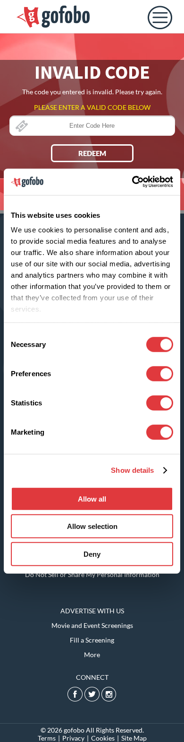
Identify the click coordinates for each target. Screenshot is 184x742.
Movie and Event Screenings (92, 625)
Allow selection (92, 526)
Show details (132, 470)
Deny (92, 554)
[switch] (159, 373)
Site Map (134, 738)
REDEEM (92, 153)
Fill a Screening (92, 640)
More (92, 655)
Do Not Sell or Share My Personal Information (92, 574)
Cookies (103, 738)
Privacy (73, 738)
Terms (47, 738)
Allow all (92, 499)
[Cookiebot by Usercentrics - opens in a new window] (132, 182)
